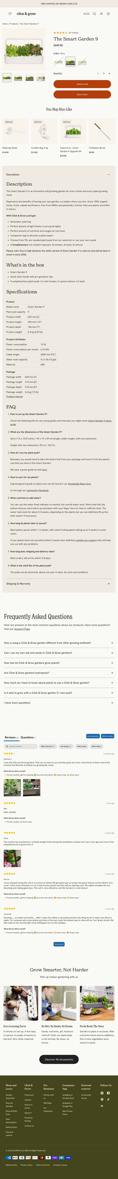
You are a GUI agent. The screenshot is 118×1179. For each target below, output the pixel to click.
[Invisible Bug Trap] (44, 131)
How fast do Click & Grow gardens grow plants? (32, 662)
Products (14, 23)
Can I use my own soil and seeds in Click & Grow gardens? (38, 652)
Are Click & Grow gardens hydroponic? (26, 672)
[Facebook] (108, 1093)
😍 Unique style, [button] (60, 775)
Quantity (58, 73)
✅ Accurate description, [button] (44, 775)
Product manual (14, 396)
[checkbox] (82, 746)
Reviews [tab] (11, 737)
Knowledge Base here (79, 483)
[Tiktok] (108, 1099)
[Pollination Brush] (102, 131)
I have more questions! (17, 702)
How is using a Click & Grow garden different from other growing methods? (47, 642)
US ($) (86, 13)
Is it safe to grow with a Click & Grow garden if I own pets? (38, 692)
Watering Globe (9, 147)
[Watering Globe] (15, 131)
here (44, 469)
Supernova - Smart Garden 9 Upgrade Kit (70, 149)
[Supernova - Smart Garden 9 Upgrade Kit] (73, 131)
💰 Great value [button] (73, 775)
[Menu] (10, 14)
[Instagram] (102, 1093)
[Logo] (26, 13)
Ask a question (93, 736)
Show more (59, 944)
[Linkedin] (102, 1106)
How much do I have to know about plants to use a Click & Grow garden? (46, 682)
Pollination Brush (97, 147)
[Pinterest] (102, 1099)
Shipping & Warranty (18, 583)
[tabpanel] (59, 846)
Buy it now (82, 94)
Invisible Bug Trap (39, 147)
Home (5, 23)
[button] (12, 787)
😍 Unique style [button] (73, 932)
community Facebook (38, 490)
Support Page (22, 629)
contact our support (86, 540)
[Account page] (101, 14)
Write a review (107, 736)
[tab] (28, 737)
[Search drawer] (94, 14)
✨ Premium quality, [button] (12, 775)
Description (12, 174)
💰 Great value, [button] (60, 932)
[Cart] (108, 14)
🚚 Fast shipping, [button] (27, 775)
